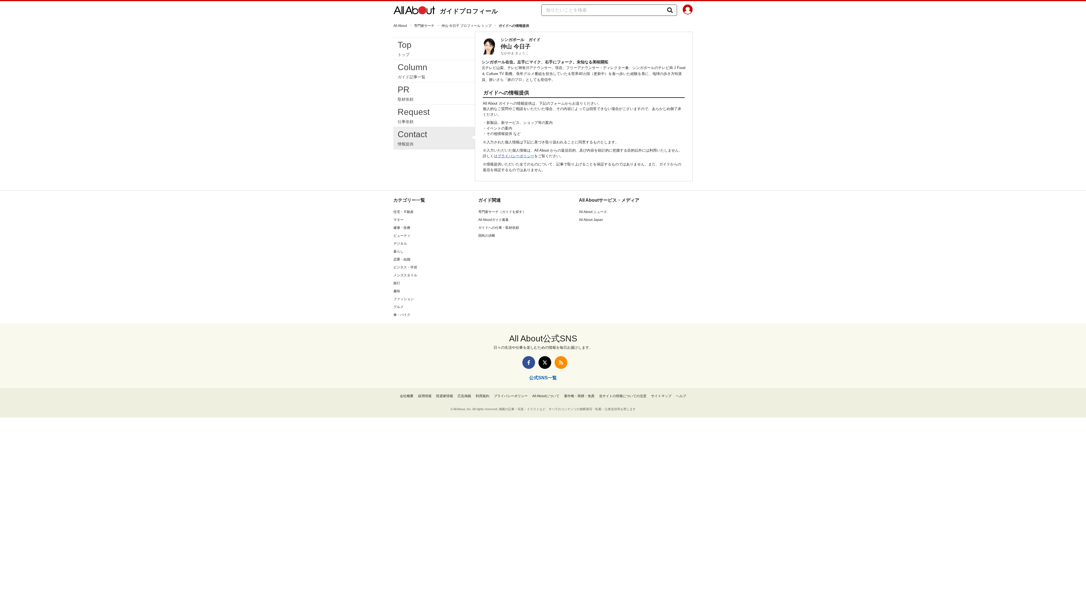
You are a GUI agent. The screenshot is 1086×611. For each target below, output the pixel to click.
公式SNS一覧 (543, 377)
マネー (398, 220)
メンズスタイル (405, 275)
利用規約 (482, 396)
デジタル (400, 244)
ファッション (403, 299)
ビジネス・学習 (405, 267)
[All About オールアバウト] (414, 11)
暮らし (398, 251)
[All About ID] (688, 10)
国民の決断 (486, 236)
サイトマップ (661, 396)
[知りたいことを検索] (670, 10)
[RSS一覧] (561, 362)
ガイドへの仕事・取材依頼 (498, 228)
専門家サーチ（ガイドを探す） (502, 212)
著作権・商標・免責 (579, 396)
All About (400, 26)
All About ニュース (593, 212)
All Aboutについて (545, 396)
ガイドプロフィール (469, 11)
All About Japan (591, 220)
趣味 (396, 291)
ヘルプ (681, 396)
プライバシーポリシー (515, 156)
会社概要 (406, 396)
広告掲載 (464, 396)
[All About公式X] (544, 362)
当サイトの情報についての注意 (623, 396)
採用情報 (425, 396)
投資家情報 (444, 396)
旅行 (396, 283)
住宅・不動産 (403, 212)
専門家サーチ (424, 26)
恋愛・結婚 (401, 259)
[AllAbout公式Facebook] (528, 362)
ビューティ (401, 236)
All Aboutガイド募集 (493, 220)
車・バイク (401, 315)
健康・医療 (401, 228)
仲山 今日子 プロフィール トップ (466, 26)
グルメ (398, 307)
